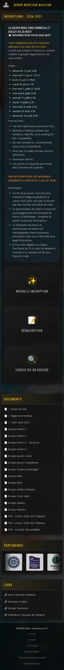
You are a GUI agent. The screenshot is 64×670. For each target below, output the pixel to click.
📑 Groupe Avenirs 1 (15, 429)
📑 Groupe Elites (13, 482)
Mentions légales (32, 651)
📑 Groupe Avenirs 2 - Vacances (21, 442)
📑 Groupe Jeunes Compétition (21, 462)
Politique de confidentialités (32, 657)
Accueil (32, 633)
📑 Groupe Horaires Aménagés (21, 469)
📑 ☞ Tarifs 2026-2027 (17, 422)
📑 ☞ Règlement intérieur (18, 415)
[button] (32, 284)
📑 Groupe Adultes (14, 502)
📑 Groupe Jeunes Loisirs (18, 456)
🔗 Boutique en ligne (15, 601)
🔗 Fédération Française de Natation (24, 614)
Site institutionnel (32, 663)
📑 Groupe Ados (13, 476)
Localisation (32, 645)
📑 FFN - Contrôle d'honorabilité (22, 529)
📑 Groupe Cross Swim (17, 496)
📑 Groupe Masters (15, 509)
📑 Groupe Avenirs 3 (15, 449)
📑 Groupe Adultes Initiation (19, 489)
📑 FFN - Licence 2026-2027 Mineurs (24, 523)
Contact (32, 639)
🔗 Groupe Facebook (16, 608)
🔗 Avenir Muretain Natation (20, 594)
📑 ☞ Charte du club (15, 409)
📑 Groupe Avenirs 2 (15, 435)
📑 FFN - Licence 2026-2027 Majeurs (24, 516)
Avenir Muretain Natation (33, 5)
